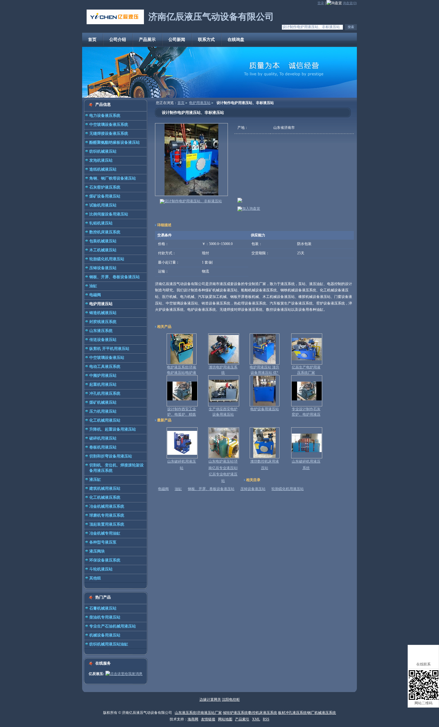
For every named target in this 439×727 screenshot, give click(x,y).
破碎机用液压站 (102, 438)
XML (256, 719)
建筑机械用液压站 (104, 488)
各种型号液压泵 (102, 542)
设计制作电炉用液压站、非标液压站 (193, 201)
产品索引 (242, 719)
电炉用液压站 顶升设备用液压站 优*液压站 (264, 372)
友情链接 (208, 719)
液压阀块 (97, 551)
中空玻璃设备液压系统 (108, 124)
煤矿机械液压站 (102, 402)
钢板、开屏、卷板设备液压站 (114, 277)
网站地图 (225, 719)
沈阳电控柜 (231, 699)
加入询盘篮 (251, 208)
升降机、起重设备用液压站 (112, 429)
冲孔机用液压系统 (104, 393)
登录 (320, 3)
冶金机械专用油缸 (104, 533)
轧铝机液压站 (101, 223)
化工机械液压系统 (104, 497)
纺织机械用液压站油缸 (108, 644)
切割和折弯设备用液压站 (110, 456)
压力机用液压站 (102, 411)
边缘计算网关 (210, 699)
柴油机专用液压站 (104, 617)
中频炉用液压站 (102, 375)
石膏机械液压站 (102, 608)
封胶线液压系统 (102, 321)
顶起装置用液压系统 (106, 524)
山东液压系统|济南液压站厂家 (198, 713)
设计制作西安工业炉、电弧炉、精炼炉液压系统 (181, 414)
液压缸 (95, 479)
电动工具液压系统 (104, 366)
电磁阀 (95, 295)
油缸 (93, 286)
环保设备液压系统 (104, 560)
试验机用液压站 (102, 205)
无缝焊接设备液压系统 (108, 133)
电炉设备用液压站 (264, 409)
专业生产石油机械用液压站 (112, 626)
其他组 (95, 578)
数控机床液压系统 (104, 232)
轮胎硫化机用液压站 (106, 259)
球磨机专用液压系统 (106, 515)
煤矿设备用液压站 (104, 196)
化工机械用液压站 (104, 420)
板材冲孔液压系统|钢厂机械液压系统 (307, 713)
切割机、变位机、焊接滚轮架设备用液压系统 (116, 468)
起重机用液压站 (102, 384)
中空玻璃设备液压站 (106, 357)
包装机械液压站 (102, 241)
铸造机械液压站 (102, 312)
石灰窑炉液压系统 (104, 187)
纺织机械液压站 (102, 151)
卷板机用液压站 (102, 447)
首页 (181, 103)
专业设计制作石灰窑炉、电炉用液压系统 (306, 414)
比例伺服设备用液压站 (108, 214)
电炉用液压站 (101, 303)
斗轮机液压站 (101, 569)
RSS (266, 719)
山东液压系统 (101, 330)
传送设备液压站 (102, 339)
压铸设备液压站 (102, 268)
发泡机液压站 (101, 160)
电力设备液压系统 (104, 115)
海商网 (193, 719)
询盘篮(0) (350, 3)
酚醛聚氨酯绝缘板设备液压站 (114, 142)
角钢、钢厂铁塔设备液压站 (112, 178)
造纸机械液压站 (102, 169)
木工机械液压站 (102, 250)
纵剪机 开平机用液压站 (109, 348)
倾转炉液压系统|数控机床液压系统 (250, 713)
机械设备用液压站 (104, 635)
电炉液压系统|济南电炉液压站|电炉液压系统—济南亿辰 (181, 372)
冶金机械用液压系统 (106, 506)
